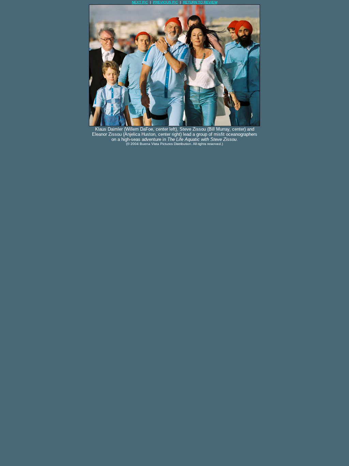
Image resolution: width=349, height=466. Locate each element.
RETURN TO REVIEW (200, 2)
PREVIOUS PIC (165, 2)
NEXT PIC (140, 2)
